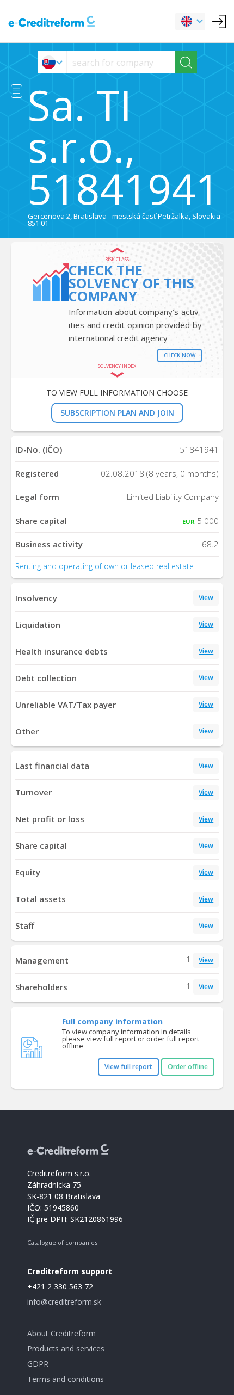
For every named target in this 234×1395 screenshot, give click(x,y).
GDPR (37, 1364)
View (206, 597)
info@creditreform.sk (64, 1302)
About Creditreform (61, 1333)
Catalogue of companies (62, 1242)
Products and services (65, 1348)
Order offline (188, 1066)
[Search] (186, 62)
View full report (128, 1066)
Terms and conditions (65, 1379)
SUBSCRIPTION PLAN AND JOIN (117, 413)
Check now (179, 355)
